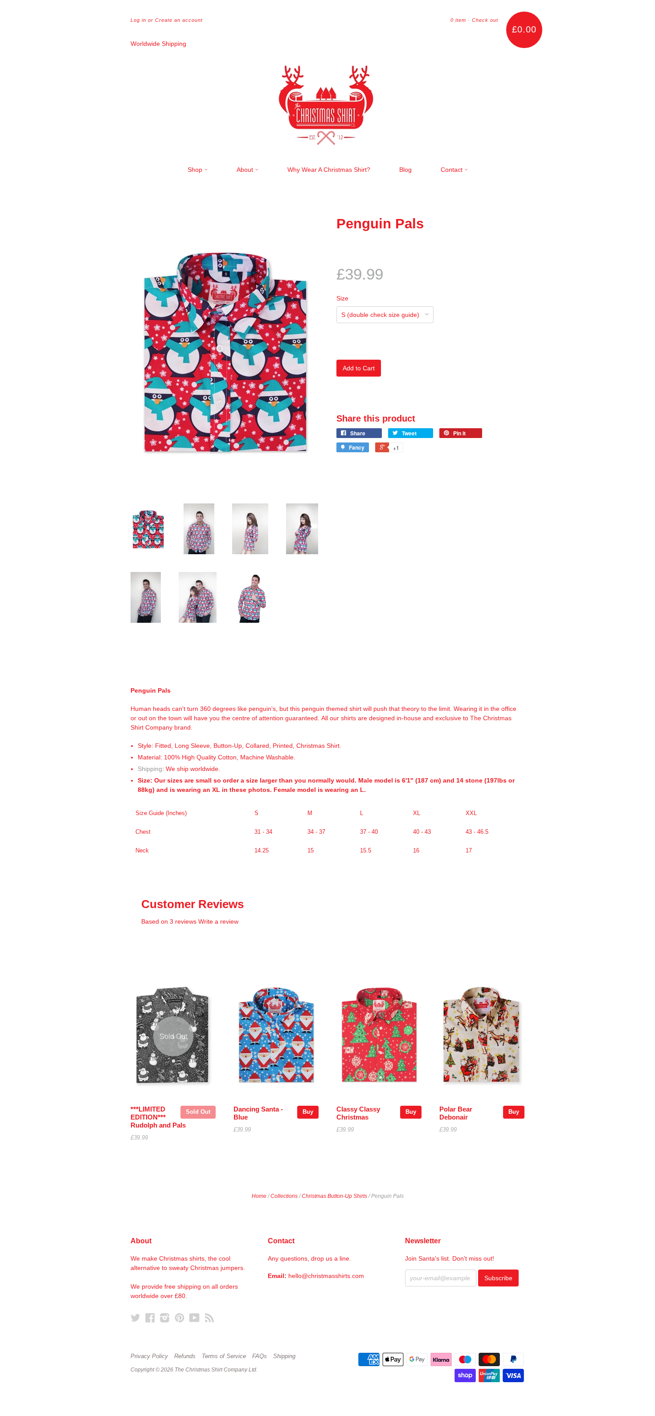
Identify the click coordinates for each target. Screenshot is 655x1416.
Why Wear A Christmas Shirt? (328, 169)
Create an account (179, 20)
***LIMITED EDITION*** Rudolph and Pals (158, 1117)
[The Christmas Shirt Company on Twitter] (135, 1317)
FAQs (259, 1356)
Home (259, 1196)
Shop (196, 169)
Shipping (150, 768)
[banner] (327, 101)
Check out (485, 20)
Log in (138, 20)
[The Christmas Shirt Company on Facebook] (150, 1317)
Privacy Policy (149, 1356)
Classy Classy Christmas (358, 1113)
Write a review (218, 921)
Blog (405, 169)
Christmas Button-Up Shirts (334, 1196)
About (246, 169)
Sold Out (198, 1111)
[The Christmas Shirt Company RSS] (209, 1317)
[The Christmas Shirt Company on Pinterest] (179, 1317)
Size (342, 298)
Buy (308, 1111)
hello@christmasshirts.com (326, 1275)
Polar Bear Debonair (455, 1113)
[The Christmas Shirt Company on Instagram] (165, 1317)
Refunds (185, 1356)
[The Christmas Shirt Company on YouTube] (194, 1317)
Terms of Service (224, 1356)
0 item (458, 20)
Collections (284, 1196)
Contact (452, 169)
